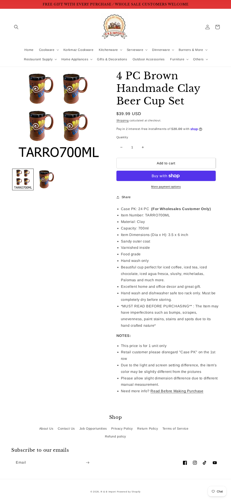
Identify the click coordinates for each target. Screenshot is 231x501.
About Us (46, 428)
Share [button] (126, 197)
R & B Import (109, 491)
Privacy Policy (122, 428)
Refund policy (115, 436)
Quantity (122, 137)
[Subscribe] (87, 463)
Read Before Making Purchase (176, 391)
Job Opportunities (93, 428)
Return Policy (147, 428)
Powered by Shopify (129, 491)
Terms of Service (175, 428)
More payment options (166, 186)
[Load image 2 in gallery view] (46, 179)
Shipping (122, 120)
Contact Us (66, 428)
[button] (16, 27)
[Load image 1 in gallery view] (22, 179)
